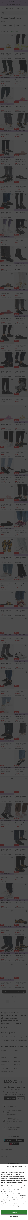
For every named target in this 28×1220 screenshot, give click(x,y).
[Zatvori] (26, 1167)
